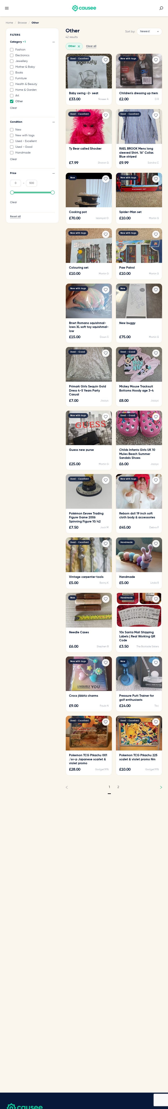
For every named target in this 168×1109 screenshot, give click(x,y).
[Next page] (157, 787)
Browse (22, 23)
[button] (12, 192)
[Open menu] (7, 8)
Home (9, 23)
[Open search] (161, 8)
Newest (145, 31)
